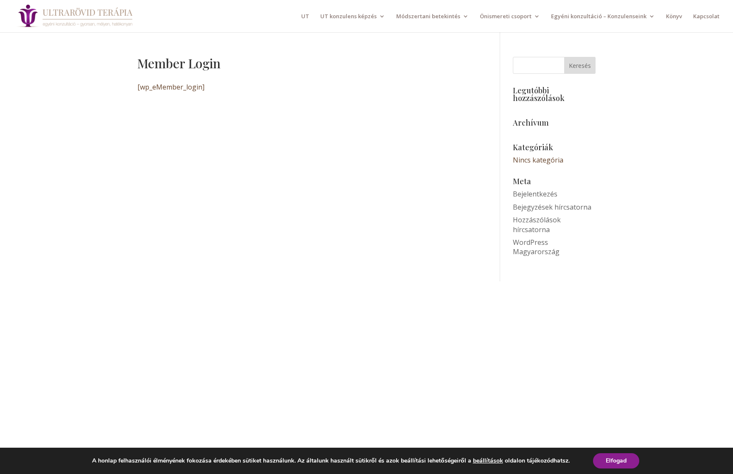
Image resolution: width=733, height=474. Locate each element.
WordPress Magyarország (536, 247)
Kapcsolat (706, 16)
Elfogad (616, 461)
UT (305, 16)
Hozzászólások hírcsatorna (537, 224)
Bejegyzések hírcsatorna (552, 207)
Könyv (674, 16)
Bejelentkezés (535, 194)
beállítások (488, 461)
